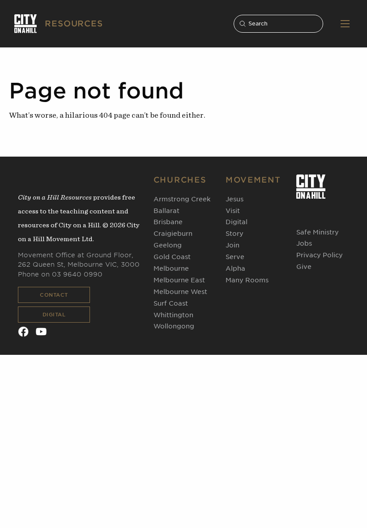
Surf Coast (171, 303)
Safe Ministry (317, 232)
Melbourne (171, 268)
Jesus (234, 199)
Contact (54, 295)
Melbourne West (180, 291)
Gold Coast (172, 256)
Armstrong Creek (182, 199)
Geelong (168, 245)
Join (232, 245)
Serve (235, 256)
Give (304, 266)
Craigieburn (173, 233)
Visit (233, 210)
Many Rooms (247, 280)
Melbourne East (179, 280)
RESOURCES (74, 23)
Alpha (235, 268)
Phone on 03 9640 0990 (60, 274)
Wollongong (174, 326)
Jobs (304, 243)
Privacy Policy (319, 255)
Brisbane (168, 222)
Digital (54, 314)
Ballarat (166, 210)
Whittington (173, 315)
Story (234, 233)
